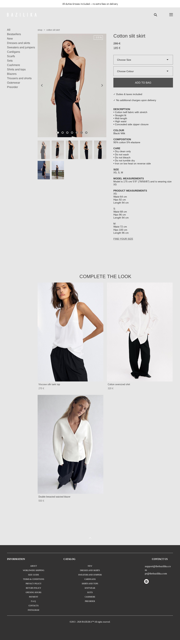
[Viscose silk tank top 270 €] (70, 332)
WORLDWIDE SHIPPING (33, 570)
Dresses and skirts (18, 42)
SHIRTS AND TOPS (90, 584)
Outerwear (13, 82)
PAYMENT (33, 597)
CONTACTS (33, 606)
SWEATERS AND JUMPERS (90, 575)
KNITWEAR (90, 588)
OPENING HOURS (33, 592)
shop (40, 30)
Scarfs (11, 56)
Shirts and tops (16, 69)
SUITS (90, 592)
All (8, 29)
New (10, 38)
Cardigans (13, 51)
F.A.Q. (33, 601)
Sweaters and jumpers (21, 47)
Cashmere (13, 64)
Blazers (12, 73)
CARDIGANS (90, 579)
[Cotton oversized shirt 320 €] (140, 332)
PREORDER (90, 601)
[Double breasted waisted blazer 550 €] (70, 444)
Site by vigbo (90, 631)
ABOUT (33, 566)
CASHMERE (90, 597)
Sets (10, 60)
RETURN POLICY (33, 588)
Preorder (12, 87)
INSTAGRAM (33, 610)
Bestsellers (14, 34)
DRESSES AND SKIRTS (90, 570)
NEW (90, 566)
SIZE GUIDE (33, 575)
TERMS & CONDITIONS (33, 579)
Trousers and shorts (19, 78)
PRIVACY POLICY (33, 584)
